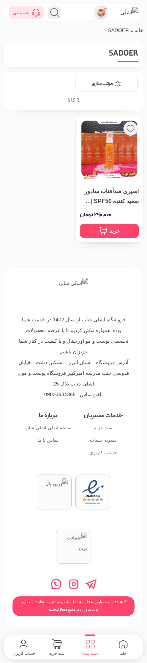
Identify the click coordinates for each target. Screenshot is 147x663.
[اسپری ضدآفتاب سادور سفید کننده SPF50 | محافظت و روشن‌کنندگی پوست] (109, 149)
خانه (139, 30)
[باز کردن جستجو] (54, 12)
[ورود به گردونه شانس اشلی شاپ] (101, 12)
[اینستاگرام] (73, 584)
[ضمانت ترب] (73, 546)
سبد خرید (103, 427)
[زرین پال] (54, 492)
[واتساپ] (56, 584)
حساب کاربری (103, 452)
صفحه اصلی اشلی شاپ (48, 427)
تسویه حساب (103, 440)
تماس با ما (48, 440)
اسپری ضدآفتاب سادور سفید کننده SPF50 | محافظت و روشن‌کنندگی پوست (109, 197)
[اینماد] (92, 492)
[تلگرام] (91, 584)
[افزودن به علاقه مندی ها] (130, 128)
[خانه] (73, 292)
